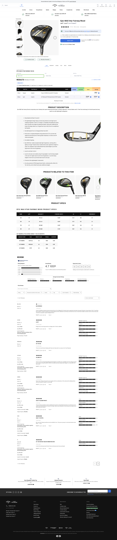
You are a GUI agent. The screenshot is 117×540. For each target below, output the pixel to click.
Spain (64, 533)
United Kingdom (56, 533)
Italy (59, 533)
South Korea (75, 533)
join (85, 31)
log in (88, 31)
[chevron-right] (97, 187)
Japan (46, 533)
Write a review (76, 26)
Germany (61, 533)
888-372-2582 (77, 103)
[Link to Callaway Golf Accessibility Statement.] (58, 536)
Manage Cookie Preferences (92, 508)
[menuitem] (97, 5)
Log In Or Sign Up (72, 1)
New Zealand (68, 533)
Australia (51, 533)
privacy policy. (91, 494)
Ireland (71, 533)
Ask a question (83, 26)
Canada (48, 533)
